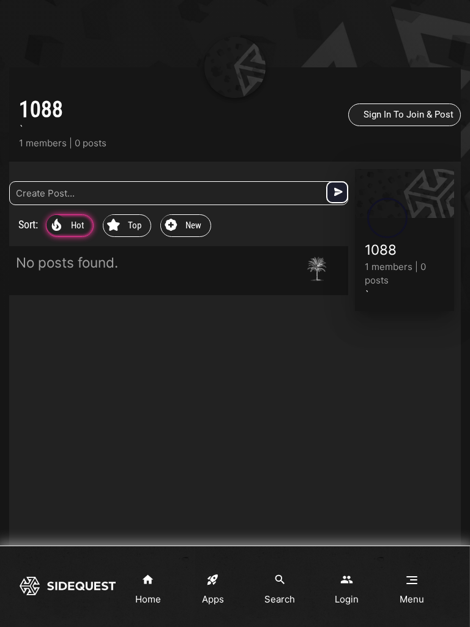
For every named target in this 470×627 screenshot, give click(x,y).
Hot (67, 226)
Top (124, 226)
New (183, 226)
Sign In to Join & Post (408, 114)
